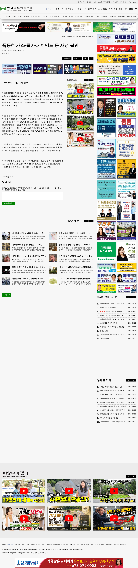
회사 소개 (94, 544)
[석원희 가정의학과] (106, 267)
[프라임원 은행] (106, 127)
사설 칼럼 (102, 9)
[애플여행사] (126, 267)
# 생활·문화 (53, 16)
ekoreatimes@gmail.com (75, 549)
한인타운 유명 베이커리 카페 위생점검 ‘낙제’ (113, 391)
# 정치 (8, 16)
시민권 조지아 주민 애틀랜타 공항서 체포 (113, 387)
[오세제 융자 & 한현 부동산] (116, 43)
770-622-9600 (56, 549)
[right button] (91, 80)
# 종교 (71, 16)
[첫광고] (114, 27)
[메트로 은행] (126, 148)
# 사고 (97, 16)
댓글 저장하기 (8, 203)
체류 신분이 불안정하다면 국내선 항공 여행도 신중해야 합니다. (113, 334)
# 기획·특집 (112, 16)
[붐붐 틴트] (126, 127)
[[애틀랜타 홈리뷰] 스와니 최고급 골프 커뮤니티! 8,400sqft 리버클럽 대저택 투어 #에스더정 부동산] (80, 123)
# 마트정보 (121, 16)
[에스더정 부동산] (126, 210)
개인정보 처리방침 (119, 544)
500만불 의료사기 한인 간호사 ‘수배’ (112, 402)
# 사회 (20, 16)
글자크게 (77, 58)
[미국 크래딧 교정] (78, 69)
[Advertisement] (80, 181)
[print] (85, 58)
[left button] (86, 80)
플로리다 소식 (92, 2)
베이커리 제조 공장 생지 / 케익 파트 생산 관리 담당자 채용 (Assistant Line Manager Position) (113, 303)
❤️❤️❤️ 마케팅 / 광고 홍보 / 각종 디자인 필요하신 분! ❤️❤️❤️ (113, 311)
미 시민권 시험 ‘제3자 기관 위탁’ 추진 (112, 410)
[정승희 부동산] (126, 230)
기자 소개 (102, 544)
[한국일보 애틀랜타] (16, 9)
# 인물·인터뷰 (88, 16)
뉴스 (67, 36)
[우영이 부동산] (116, 63)
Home (4, 544)
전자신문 (123, 9)
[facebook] (91, 58)
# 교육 (45, 16)
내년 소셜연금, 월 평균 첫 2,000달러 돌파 (113, 398)
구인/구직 (106, 2)
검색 (131, 9)
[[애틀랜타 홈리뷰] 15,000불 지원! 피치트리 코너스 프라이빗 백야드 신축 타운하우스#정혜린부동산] (80, 139)
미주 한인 (92, 9)
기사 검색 (122, 2)
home (63, 36)
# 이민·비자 (37, 16)
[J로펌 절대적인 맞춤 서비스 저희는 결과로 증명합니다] (106, 210)
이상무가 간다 (81, 2)
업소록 (100, 2)
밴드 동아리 (105, 338)
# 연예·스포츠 (131, 16)
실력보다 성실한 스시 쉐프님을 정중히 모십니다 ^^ (113, 319)
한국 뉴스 (82, 9)
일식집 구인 (104, 331)
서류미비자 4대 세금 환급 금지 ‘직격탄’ (113, 406)
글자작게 (67, 58)
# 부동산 (104, 16)
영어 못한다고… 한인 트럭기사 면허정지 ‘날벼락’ (114, 422)
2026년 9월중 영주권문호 (108, 323)
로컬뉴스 (59, 9)
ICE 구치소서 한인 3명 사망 (109, 418)
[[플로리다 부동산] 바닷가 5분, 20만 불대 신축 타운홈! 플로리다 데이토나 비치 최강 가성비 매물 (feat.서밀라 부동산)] (80, 90)
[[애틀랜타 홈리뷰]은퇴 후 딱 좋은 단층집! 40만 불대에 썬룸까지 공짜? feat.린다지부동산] (80, 107)
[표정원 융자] (47, 69)
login (134, 2)
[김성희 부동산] (69, 27)
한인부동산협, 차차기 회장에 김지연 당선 (113, 414)
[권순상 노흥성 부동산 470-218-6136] (16, 69)
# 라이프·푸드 (63, 16)
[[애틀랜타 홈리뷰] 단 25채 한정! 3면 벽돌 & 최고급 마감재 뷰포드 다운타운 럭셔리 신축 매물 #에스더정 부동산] (69, 518)
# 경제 (14, 16)
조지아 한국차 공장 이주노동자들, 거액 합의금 (113, 394)
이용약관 (109, 544)
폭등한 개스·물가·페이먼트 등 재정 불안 (81, 36)
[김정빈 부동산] (126, 278)
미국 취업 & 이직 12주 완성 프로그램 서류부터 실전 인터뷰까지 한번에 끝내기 (113, 327)
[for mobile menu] (136, 9)
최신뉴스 (50, 9)
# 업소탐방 (78, 16)
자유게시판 (114, 2)
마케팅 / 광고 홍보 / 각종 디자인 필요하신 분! (113, 315)
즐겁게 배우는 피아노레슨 (108, 307)
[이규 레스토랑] (23, 27)
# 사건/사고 (28, 16)
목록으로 (7, 295)
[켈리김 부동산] (126, 107)
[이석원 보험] (116, 51)
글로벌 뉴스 (70, 9)
